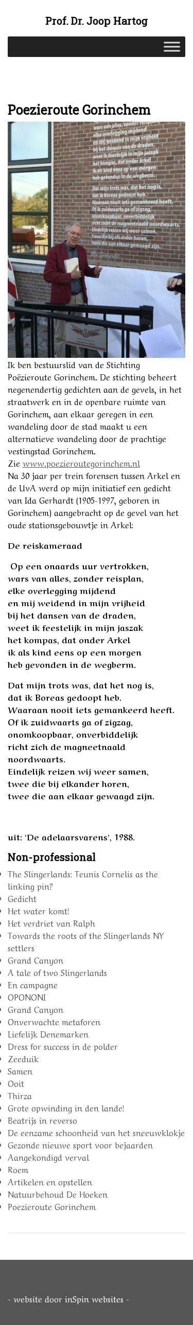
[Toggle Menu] (172, 47)
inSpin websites (94, 1298)
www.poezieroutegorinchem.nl (81, 462)
